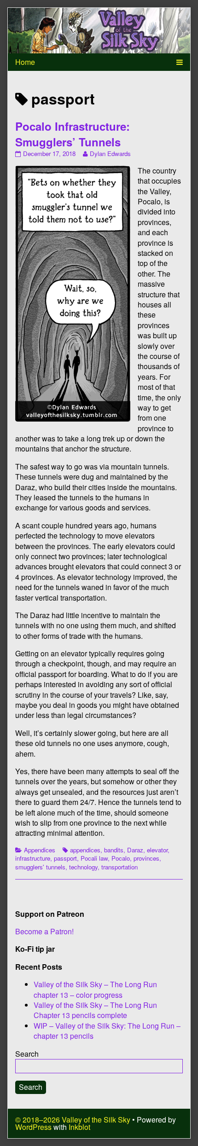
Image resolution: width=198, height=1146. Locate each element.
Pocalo (120, 858)
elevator (157, 849)
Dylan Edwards (110, 153)
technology (83, 866)
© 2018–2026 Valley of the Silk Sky (72, 1119)
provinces (146, 858)
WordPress (33, 1127)
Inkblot (79, 1127)
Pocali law (94, 858)
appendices (85, 849)
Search (27, 1053)
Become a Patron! (44, 931)
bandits (113, 849)
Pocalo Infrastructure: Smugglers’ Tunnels (72, 134)
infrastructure (32, 858)
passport (65, 858)
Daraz (135, 849)
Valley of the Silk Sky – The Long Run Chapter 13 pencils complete (95, 1010)
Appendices (39, 849)
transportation (119, 866)
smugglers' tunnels (40, 866)
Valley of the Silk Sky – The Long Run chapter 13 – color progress (95, 989)
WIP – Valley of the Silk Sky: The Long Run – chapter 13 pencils (107, 1030)
